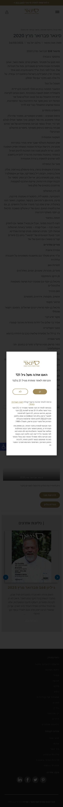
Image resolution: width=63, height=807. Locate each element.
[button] (32, 403)
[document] (31, 403)
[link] (20, 392)
